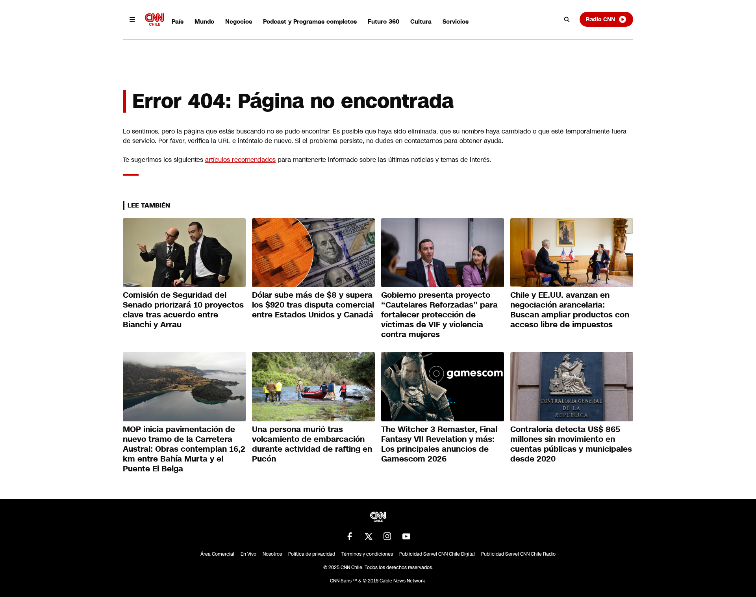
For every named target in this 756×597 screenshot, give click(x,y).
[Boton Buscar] (567, 19)
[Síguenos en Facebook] (349, 536)
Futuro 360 (383, 21)
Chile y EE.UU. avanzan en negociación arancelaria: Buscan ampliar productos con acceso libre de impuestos (569, 309)
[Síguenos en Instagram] (387, 536)
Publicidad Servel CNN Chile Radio (518, 554)
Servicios (456, 21)
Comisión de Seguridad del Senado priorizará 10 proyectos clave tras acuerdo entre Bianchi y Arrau (183, 309)
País (177, 21)
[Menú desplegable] (132, 19)
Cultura (421, 21)
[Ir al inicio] (154, 19)
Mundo (204, 21)
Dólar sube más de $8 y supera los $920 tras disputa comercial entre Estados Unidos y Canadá (313, 304)
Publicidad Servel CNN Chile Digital (437, 554)
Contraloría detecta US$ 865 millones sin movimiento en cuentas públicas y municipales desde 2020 (571, 444)
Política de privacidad (311, 554)
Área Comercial (217, 554)
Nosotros (272, 554)
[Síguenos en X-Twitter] (368, 536)
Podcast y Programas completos (310, 21)
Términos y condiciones (367, 554)
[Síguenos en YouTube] (406, 536)
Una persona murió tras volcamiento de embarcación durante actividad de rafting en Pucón (312, 444)
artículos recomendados (240, 159)
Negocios (238, 21)
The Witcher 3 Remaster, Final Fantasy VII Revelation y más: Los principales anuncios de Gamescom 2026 (439, 444)
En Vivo (248, 554)
